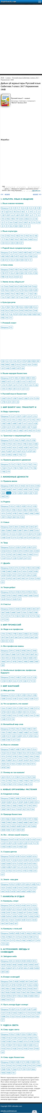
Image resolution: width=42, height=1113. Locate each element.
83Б (21, 310)
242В (36, 571)
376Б (20, 780)
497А (8, 985)
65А (16, 286)
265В (29, 609)
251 (27, 578)
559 (28, 1069)
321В (14, 698)
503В (13, 992)
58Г (26, 273)
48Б (2, 256)
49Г (16, 256)
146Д (34, 427)
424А (20, 860)
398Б (35, 819)
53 (30, 260)
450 (33, 891)
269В (13, 612)
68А (26, 290)
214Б (29, 534)
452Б (3, 909)
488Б (31, 968)
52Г (26, 260)
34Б (17, 235)
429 (29, 863)
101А (18, 364)
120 (14, 389)
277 (2, 619)
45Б (20, 252)
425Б (37, 860)
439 (23, 884)
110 (8, 381)
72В (35, 293)
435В (30, 871)
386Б (14, 805)
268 (2, 612)
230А (24, 554)
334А (31, 715)
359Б (37, 756)
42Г (21, 243)
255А (23, 592)
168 (34, 451)
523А (18, 1016)
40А (25, 239)
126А (20, 398)
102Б (35, 364)
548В (33, 1062)
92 (11, 327)
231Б (3, 558)
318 (33, 681)
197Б (9, 513)
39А (16, 239)
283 (2, 637)
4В (39, 208)
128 (8, 402)
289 (36, 637)
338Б (23, 729)
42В (16, 243)
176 (25, 468)
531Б (8, 1038)
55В (16, 269)
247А (3, 578)
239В (3, 571)
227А (3, 554)
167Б (29, 451)
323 (36, 698)
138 (32, 420)
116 (14, 385)
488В (37, 968)
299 (27, 654)
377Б (3, 784)
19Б (7, 219)
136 (23, 420)
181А (16, 486)
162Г (31, 447)
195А (8, 510)
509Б (3, 999)
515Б (8, 1013)
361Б (20, 760)
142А (30, 423)
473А (36, 937)
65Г (30, 286)
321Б (9, 698)
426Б (3, 863)
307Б (14, 661)
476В (29, 940)
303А (8, 658)
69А (2, 293)
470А (3, 937)
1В (15, 208)
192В (23, 506)
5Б (15, 211)
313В (9, 681)
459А (9, 916)
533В (30, 1038)
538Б (9, 1045)
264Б (17, 609)
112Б (17, 381)
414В (9, 843)
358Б (26, 756)
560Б (3, 1072)
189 (35, 493)
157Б (9, 444)
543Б (25, 1048)
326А (26, 708)
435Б (24, 871)
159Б (24, 444)
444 (30, 887)
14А (12, 215)
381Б (23, 798)
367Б (3, 767)
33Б (7, 235)
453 (13, 909)
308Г (37, 661)
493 (27, 981)
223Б (23, 547)
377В (9, 784)
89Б (2, 317)
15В (26, 215)
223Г (34, 547)
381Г (34, 798)
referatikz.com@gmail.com (9, 1111)
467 (16, 923)
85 (7, 314)
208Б (9, 530)
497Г (24, 985)
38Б (11, 239)
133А (35, 416)
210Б (3, 534)
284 (7, 637)
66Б (12, 290)
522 (12, 1016)
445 (35, 887)
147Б (9, 430)
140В (14, 423)
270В (35, 612)
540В (30, 1045)
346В (3, 739)
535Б (3, 1041)
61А (11, 277)
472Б (24, 937)
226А (31, 551)
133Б (3, 420)
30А (11, 226)
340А (15, 732)
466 (11, 923)
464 (2, 923)
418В (9, 846)
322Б (26, 698)
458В (3, 916)
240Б (9, 571)
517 (24, 1013)
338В (29, 729)
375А (3, 780)
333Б (20, 715)
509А (37, 996)
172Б (17, 464)
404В (19, 826)
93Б (2, 361)
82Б (12, 310)
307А (9, 661)
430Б (3, 867)
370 (7, 777)
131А (12, 416)
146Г (28, 427)
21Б (35, 219)
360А (3, 760)
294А (29, 650)
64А (7, 286)
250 (22, 578)
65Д (35, 286)
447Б (7, 891)
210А (37, 530)
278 (7, 619)
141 (24, 423)
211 (8, 534)
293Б (17, 650)
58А (12, 273)
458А (30, 912)
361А (15, 760)
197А (3, 513)
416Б (20, 843)
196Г (36, 510)
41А (35, 239)
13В (7, 215)
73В (12, 297)
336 (12, 719)
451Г (29, 905)
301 (36, 654)
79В (16, 307)
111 (12, 381)
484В (20, 964)
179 (8, 471)
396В (13, 819)
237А (16, 568)
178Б (34, 468)
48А (38, 252)
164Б (9, 451)
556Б (39, 1065)
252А (32, 578)
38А (7, 239)
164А (3, 451)
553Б (19, 1065)
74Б (26, 297)
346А (36, 736)
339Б (9, 732)
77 (39, 297)
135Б (19, 420)
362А (37, 760)
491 (11, 981)
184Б (3, 489)
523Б (23, 1016)
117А (19, 385)
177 (29, 468)
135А (13, 420)
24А (11, 222)
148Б (20, 430)
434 (14, 871)
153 (11, 440)
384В (31, 802)
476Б (23, 940)
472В (30, 937)
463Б (35, 920)
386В (20, 805)
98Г (38, 361)
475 (12, 940)
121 (18, 389)
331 (28, 712)
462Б (18, 920)
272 (7, 616)
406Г (9, 830)
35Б (26, 235)
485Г (36, 964)
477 (33, 940)
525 (32, 1016)
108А (16, 378)
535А (35, 1038)
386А (9, 805)
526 (37, 1016)
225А (20, 551)
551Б (9, 1065)
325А (15, 708)
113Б (29, 381)
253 (2, 582)
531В (14, 1038)
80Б (26, 307)
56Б (25, 269)
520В (3, 1016)
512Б (12, 1009)
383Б (20, 802)
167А (23, 451)
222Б (17, 547)
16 (30, 215)
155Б (33, 440)
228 (14, 554)
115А (3, 385)
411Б (16, 839)
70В (21, 293)
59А (30, 273)
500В (19, 988)
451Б (17, 905)
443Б (26, 887)
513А (17, 1009)
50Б (30, 256)
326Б (31, 708)
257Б (8, 595)
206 (31, 527)
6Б (23, 211)
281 (30, 634)
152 (38, 430)
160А (30, 444)
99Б (2, 364)
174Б (3, 468)
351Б (3, 753)
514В (34, 1009)
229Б (19, 554)
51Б (35, 256)
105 (18, 368)
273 (11, 616)
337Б (12, 729)
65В (25, 286)
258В (20, 595)
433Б (9, 871)
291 (7, 641)
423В (3, 860)
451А (12, 905)
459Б (14, 916)
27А (33, 222)
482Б (29, 961)
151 (34, 430)
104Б (7, 368)
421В (17, 856)
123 (27, 389)
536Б (20, 1041)
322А (20, 698)
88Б (29, 314)
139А (38, 420)
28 (2, 226)
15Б (21, 215)
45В (25, 252)
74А (21, 297)
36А (31, 235)
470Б (9, 937)
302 (2, 658)
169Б (9, 454)
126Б (25, 398)
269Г (19, 612)
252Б (38, 578)
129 (12, 402)
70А (12, 293)
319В (23, 695)
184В (9, 489)
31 (25, 226)
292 (11, 641)
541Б (3, 1048)
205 (27, 527)
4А (31, 208)
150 (29, 430)
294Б (34, 650)
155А (28, 440)
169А (3, 454)
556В (3, 1069)
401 (36, 822)
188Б (20, 493)
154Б (22, 440)
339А (3, 732)
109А (33, 378)
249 (18, 578)
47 (34, 252)
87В (20, 314)
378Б (25, 784)
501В (30, 988)
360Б (9, 760)
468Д (28, 933)
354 (23, 753)
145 (12, 427)
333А (14, 715)
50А (26, 256)
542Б (14, 1048)
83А (16, 310)
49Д (21, 256)
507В (9, 996)
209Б (31, 530)
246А (29, 575)
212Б (19, 534)
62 (21, 277)
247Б (9, 578)
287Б (27, 637)
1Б (11, 208)
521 (8, 1016)
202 (22, 517)
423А (35, 856)
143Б (3, 427)
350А (29, 749)
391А (13, 809)
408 (18, 830)
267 (38, 609)
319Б (17, 695)
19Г (17, 219)
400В (26, 822)
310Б (17, 677)
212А (13, 534)
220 (33, 537)
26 (29, 222)
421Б (12, 856)
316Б (24, 681)
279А (3, 634)
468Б (12, 933)
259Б (25, 595)
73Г (17, 297)
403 (8, 826)
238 (32, 568)
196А (19, 510)
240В (14, 571)
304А (19, 658)
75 (31, 297)
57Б (35, 269)
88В (34, 314)
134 (8, 420)
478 (38, 940)
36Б (35, 235)
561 (13, 1072)
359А (31, 756)
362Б (3, 764)
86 (11, 314)
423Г (9, 860)
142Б (35, 423)
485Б (25, 964)
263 (19, 599)
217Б (20, 537)
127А (31, 398)
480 (7, 944)
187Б (14, 493)
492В (22, 981)
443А (20, 887)
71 (26, 293)
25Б (25, 222)
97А (19, 361)
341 (30, 732)
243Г (14, 575)
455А (30, 909)
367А (33, 764)
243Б (3, 575)
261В (3, 599)
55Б (11, 269)
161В (9, 447)
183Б (38, 486)
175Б (14, 468)
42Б (12, 243)
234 (24, 558)
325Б (20, 708)
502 (2, 992)
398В (3, 822)
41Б (2, 243)
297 (18, 654)
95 (11, 361)
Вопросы (4, 208)
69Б (7, 293)
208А (3, 530)
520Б (38, 1013)
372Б (16, 777)
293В (23, 650)
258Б (14, 595)
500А (8, 988)
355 (28, 753)
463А (29, 920)
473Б (3, 940)
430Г (14, 867)
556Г (9, 1069)
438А (12, 884)
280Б (26, 634)
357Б (9, 756)
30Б (15, 226)
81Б (2, 310)
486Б (9, 968)
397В (24, 819)
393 (28, 809)
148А (15, 430)
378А (20, 784)
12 (39, 211)
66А (7, 290)
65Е (2, 290)
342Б (36, 732)
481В (23, 961)
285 (11, 637)
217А (14, 537)
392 (23, 809)
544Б (37, 1048)
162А (14, 447)
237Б (22, 568)
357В (14, 756)
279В (14, 634)
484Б (14, 964)
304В (30, 658)
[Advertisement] (21, 25)
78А (2, 307)
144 (8, 427)
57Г (7, 273)
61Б (16, 277)
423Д (14, 860)
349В (17, 749)
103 (2, 368)
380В (17, 798)
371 (11, 777)
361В (26, 760)
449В (29, 891)
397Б (19, 819)
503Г (19, 992)
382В (9, 802)
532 (19, 1038)
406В (3, 830)
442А (3, 887)
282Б (36, 634)
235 (29, 558)
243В (9, 575)
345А (25, 736)
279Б (9, 634)
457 (25, 912)
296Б (13, 654)
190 (2, 496)
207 (35, 527)
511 (12, 999)
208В (14, 530)
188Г (31, 493)
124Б (3, 398)
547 (22, 1062)
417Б (36, 843)
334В (3, 719)
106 (22, 368)
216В (3, 537)
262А (9, 599)
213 (23, 534)
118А (30, 385)
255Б (29, 592)
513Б (23, 1009)
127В (3, 402)
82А (7, 310)
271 (2, 616)
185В (25, 489)
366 (28, 764)
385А (37, 802)
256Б (3, 595)
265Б (23, 609)
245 (23, 575)
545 (2, 1052)
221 (38, 537)
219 (29, 537)
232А (9, 558)
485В (31, 964)
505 (28, 992)
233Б (20, 558)
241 (19, 571)
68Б (31, 290)
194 (2, 510)
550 (38, 1062)
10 (31, 211)
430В (9, 867)
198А (20, 513)
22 (2, 222)
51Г (7, 260)
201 (18, 517)
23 (6, 222)
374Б (33, 777)
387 (25, 805)
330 (23, 712)
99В (7, 364)
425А (31, 860)
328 (8, 712)
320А (29, 695)
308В (31, 661)
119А (3, 389)
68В (35, 290)
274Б (16, 616)
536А (14, 1041)
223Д (3, 551)
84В (2, 314)
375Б (9, 780)
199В (37, 513)
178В (3, 471)
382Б (3, 802)
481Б (17, 961)
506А (33, 992)
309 (2, 665)
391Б (19, 809)
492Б (16, 981)
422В (29, 856)
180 (11, 486)
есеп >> (36, 194)
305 (35, 658)
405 (29, 826)
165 (14, 451)
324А (3, 708)
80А (21, 307)
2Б (27, 208)
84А (31, 310)
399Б (9, 822)
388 (29, 805)
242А (25, 571)
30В (20, 226)
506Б (39, 992)
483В (9, 964)
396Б (7, 819)
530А (34, 1034)
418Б (3, 846)
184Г (14, 489)
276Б (37, 616)
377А (37, 780)
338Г (34, 729)
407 (13, 830)
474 (8, 940)
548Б (27, 1062)
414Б (3, 843)
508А (20, 996)
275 (32, 616)
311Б (23, 677)
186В (9, 493)
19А (2, 219)
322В (31, 698)
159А (19, 444)
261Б (36, 595)
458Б (36, 912)
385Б (3, 805)
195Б (13, 510)
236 (11, 568)
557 (19, 1069)
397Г (30, 819)
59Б (35, 273)
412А (22, 839)
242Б (30, 571)
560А (33, 1069)
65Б (21, 286)
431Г (31, 867)
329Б (19, 712)
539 (14, 1045)
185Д (36, 489)
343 (8, 736)
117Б (24, 385)
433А (3, 871)
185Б (20, 489)
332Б (3, 715)
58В (21, 273)
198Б (26, 513)
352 (8, 753)
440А (28, 884)
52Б (17, 260)
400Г (31, 822)
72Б (30, 293)
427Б (20, 863)
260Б (30, 595)
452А (34, 905)
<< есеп (5, 194)
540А (19, 1045)
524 (28, 1016)
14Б (17, 215)
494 (31, 981)
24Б (15, 222)
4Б (35, 208)
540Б (24, 1045)
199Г (3, 517)
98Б (28, 361)
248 (14, 578)
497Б (13, 985)
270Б (30, 612)
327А (37, 708)
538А (3, 1045)
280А (20, 634)
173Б (29, 464)
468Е (34, 933)
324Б (9, 708)
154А (16, 440)
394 (32, 809)
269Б (7, 612)
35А (21, 235)
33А (2, 235)
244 (19, 575)
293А (12, 650)
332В (9, 715)
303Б (13, 658)
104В (13, 368)
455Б (36, 909)
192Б (17, 506)
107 (11, 378)
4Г (2, 211)
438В (18, 884)
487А (15, 968)
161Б (3, 447)
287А (21, 637)
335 (8, 719)
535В (9, 1041)
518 (29, 1013)
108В (28, 378)
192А (12, 506)
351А (34, 749)
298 (22, 654)
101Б (24, 364)
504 (23, 992)
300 (31, 654)
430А (34, 863)
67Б (21, 290)
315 (19, 681)
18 (39, 215)
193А (29, 506)
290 (2, 641)
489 (2, 972)
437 (2, 874)
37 (2, 239)
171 (24, 454)
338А (17, 729)
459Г (26, 916)
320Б (34, 695)
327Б (3, 712)
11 (35, 211)
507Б (3, 996)
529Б (29, 1034)
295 (2, 654)
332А (33, 712)
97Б (24, 361)
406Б (34, 826)
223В (29, 547)
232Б (14, 558)
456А (14, 912)
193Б (34, 506)
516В (20, 1013)
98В (33, 361)
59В (2, 277)
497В (19, 985)
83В (26, 310)
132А (29, 416)
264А (12, 609)
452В (9, 909)
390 (8, 809)
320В (3, 698)
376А (15, 780)
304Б (24, 658)
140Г (20, 423)
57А (30, 269)
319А (12, 695)
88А (25, 314)
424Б (26, 860)
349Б (12, 749)
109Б (3, 381)
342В (3, 736)
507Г (14, 996)
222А (12, 547)
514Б (28, 1009)
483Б (3, 964)
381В (28, 798)
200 (13, 517)
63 (2, 286)
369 (2, 777)
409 (22, 830)
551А (3, 1065)
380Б (12, 798)
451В (23, 905)
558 (24, 1069)
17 (35, 215)
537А (26, 1041)
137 (28, 420)
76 (35, 297)
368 (8, 767)
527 (2, 1020)
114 (33, 381)
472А (19, 937)
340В (26, 732)
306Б (3, 661)
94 (7, 361)
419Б (20, 846)
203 (11, 527)
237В (28, 568)
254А (12, 592)
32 (29, 226)
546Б (12, 1062)
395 (2, 819)
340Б (20, 732)
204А (16, 527)
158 (13, 444)
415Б (14, 843)
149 (25, 430)
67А (17, 290)
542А (9, 1048)
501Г (35, 988)
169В (14, 454)
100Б (12, 364)
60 (7, 277)
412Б (27, 839)
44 (11, 252)
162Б (20, 447)
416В (25, 843)
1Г (19, 208)
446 (2, 891)
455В (3, 912)
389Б (3, 809)
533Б (24, 1038)
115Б (9, 385)
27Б (38, 222)
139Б (3, 423)
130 (17, 402)
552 (14, 1065)
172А (12, 464)
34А (12, 235)
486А (3, 968)
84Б (35, 310)
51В (2, 260)
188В (25, 493)
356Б (39, 753)
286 (16, 637)
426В (9, 863)
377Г (14, 784)
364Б (19, 764)
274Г (27, 616)
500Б (13, 988)
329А (13, 712)
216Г (9, 537)
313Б (3, 681)
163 (36, 447)
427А (14, 863)
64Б (11, 286)
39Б (21, 239)
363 (8, 764)
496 (2, 985)
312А (29, 677)
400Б (20, 822)
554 (29, 1065)
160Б (36, 444)
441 (38, 884)
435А (19, 871)
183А (32, 486)
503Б (7, 992)
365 (23, 764)
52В (21, 260)
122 (22, 389)
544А (31, 1048)
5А (10, 211)
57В (2, 273)
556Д (14, 1069)
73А (2, 297)
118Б (36, 385)
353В (19, 753)
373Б (28, 777)
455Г (9, 912)
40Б (30, 239)
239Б (37, 568)
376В (26, 780)
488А (26, 968)
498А (30, 985)
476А (18, 940)
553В (24, 1065)
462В (23, 920)
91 (11, 317)
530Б (3, 1038)
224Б (14, 551)
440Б (33, 884)
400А (14, 822)
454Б (24, 909)
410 (11, 839)
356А (33, 753)
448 (18, 891)
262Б (14, 599)
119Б (9, 389)
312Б (34, 677)
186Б (3, 493)
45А (15, 252)
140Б (8, 423)
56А (21, 269)
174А (34, 464)
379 (30, 784)
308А (20, 661)
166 (18, 451)
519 (33, 1013)
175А (9, 468)
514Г (3, 1013)
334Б (37, 715)
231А (36, 554)
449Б (23, 891)
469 (39, 933)
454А (19, 909)
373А (22, 777)
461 (7, 920)
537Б (31, 1041)
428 (25, 863)
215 (33, 534)
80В (30, 307)
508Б (25, 996)
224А (9, 551)
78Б (7, 307)
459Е (37, 916)
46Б (29, 252)
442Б (9, 887)
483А (34, 961)
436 (35, 871)
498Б (36, 985)
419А (14, 846)
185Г (31, 489)
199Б (31, 513)
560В (9, 1072)
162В (26, 447)
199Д (9, 517)
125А (9, 398)
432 (35, 867)
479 (2, 944)
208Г (20, 530)
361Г (31, 760)
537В (37, 1041)
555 (33, 1065)
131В (23, 416)
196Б (24, 510)
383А (14, 802)
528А (12, 1034)
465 (7, 923)
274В (22, 616)
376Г (31, 780)
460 (2, 920)
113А (23, 381)
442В (14, 887)
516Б (14, 1013)
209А (26, 530)
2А (23, 208)
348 (18, 739)
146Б (17, 427)
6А (18, 211)
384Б (25, 802)
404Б (13, 826)
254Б (17, 592)
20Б (26, 219)
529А (23, 1034)
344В (19, 736)
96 (15, 361)
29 (6, 226)
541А (36, 1045)
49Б (7, 256)
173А (23, 464)
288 (31, 637)
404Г (24, 826)
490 (7, 972)
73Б (7, 297)
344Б (13, 736)
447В (13, 891)
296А (8, 654)
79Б (12, 307)
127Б (37, 398)
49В (11, 256)
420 (25, 846)
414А (39, 839)
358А (20, 756)
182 (27, 486)
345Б (30, 736)
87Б (15, 314)
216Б (38, 534)
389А (34, 805)
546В (17, 1062)
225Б (26, 551)
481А (12, 961)
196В (30, 510)
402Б (3, 826)
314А (14, 681)
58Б (17, 273)
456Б (20, 912)
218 (25, 537)
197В (14, 513)
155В (3, 444)
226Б (37, 551)
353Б (13, 753)
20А (21, 219)
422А (23, 856)
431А (20, 867)
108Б (22, 378)
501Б (24, 988)
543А (20, 1048)
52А (12, 260)
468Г (23, 933)
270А (24, 612)
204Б (22, 527)
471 (14, 937)
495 (35, 981)
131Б (17, 416)
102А (29, 364)
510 (8, 999)
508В (31, 996)
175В (20, 468)
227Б (9, 554)
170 (19, 454)
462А (12, 920)
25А (20, 222)
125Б (14, 398)
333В (26, 715)
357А (3, 756)
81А (35, 307)
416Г (31, 843)
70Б (17, 293)
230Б (30, 554)
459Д (31, 916)
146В (23, 427)
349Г (23, 749)
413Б (33, 839)
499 (2, 988)
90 (7, 317)
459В (20, 916)
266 (33, 609)
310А (12, 677)
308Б (25, 661)
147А (3, 430)
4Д (6, 211)
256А (34, 592)
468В (17, 933)
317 (29, 681)
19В (12, 219)
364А (13, 764)
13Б (2, 215)
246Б (34, 575)
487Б (20, 968)
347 (13, 739)
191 (7, 496)
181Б (22, 486)
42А (7, 243)
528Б (17, 1034)
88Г (39, 314)
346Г (9, 739)
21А (31, 219)
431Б (25, 867)
